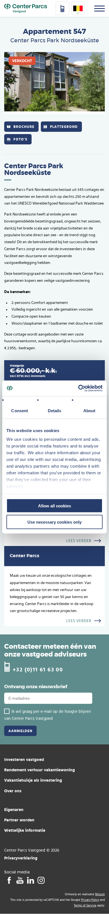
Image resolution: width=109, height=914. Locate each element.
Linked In (30, 880)
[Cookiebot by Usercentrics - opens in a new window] (78, 388)
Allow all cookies (54, 505)
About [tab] (89, 410)
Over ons (13, 791)
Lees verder (78, 541)
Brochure (23, 126)
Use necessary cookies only (54, 522)
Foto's (20, 139)
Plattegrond (64, 126)
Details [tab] (54, 410)
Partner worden (19, 820)
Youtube (20, 880)
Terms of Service (85, 905)
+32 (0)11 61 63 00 (38, 669)
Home (25, 8)
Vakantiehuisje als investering (33, 780)
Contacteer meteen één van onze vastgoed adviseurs (50, 650)
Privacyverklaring (20, 858)
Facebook (9, 880)
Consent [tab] (19, 410)
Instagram (41, 880)
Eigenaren (13, 809)
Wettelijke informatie (24, 830)
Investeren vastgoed (24, 759)
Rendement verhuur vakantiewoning (39, 770)
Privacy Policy (90, 899)
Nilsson (100, 894)
